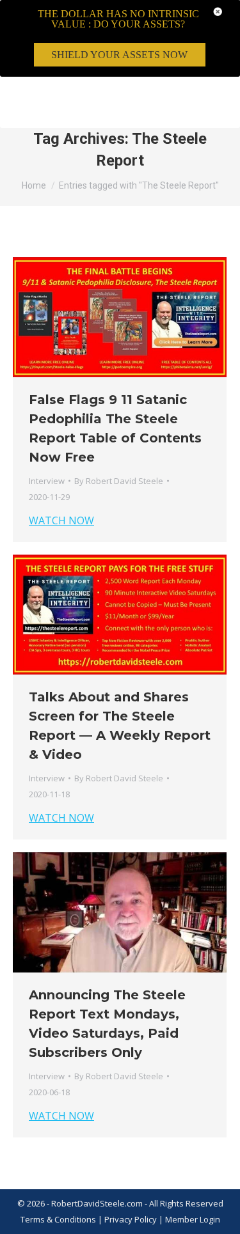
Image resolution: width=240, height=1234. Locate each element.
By (118, 481)
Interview (47, 481)
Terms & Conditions (58, 1219)
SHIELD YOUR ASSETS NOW (119, 54)
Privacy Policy (131, 1219)
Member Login (192, 1219)
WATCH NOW (61, 520)
